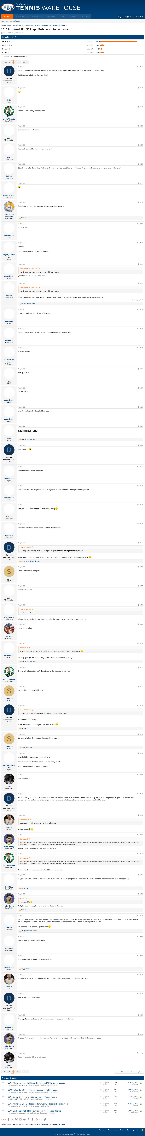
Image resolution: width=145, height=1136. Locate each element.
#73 (141, 505)
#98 (141, 1015)
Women (73, 16)
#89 (141, 835)
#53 (141, 107)
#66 (141, 369)
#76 (141, 567)
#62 (141, 283)
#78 (141, 605)
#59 (141, 224)
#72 (141, 486)
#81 (141, 667)
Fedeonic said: (24, 820)
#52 (141, 88)
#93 (141, 916)
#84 (141, 734)
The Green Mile (8, 33)
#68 (141, 407)
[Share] (138, 66)
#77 (141, 586)
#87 (141, 794)
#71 (141, 467)
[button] (27, 16)
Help (132, 1130)
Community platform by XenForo (73, 1134)
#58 (141, 202)
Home (138, 1130)
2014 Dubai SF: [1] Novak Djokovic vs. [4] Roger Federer (33, 1097)
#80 (141, 643)
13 (51, 1092)
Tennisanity (134, 1085)
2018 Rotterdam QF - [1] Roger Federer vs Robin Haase (32, 1090)
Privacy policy (124, 1130)
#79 (141, 624)
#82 (141, 686)
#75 (141, 543)
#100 (141, 1053)
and (30, 561)
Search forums (15, 21)
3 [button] (90, 45)
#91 (141, 875)
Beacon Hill (134, 1113)
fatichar (136, 1099)
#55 (141, 145)
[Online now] (9, 844)
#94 (141, 936)
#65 (141, 347)
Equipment (51, 16)
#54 (141, 126)
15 (56, 1092)
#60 (141, 243)
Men (62, 16)
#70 (141, 445)
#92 (141, 894)
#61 (141, 264)
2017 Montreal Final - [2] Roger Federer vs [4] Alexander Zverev (36, 1083)
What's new (20, 16)
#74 (141, 524)
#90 (141, 854)
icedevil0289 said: (25, 547)
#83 (141, 705)
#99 (141, 1034)
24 (51, 1085)
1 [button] (90, 49)
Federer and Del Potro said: (29, 269)
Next (24, 62)
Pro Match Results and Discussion (38, 1085)
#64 (141, 328)
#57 (141, 183)
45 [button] (89, 41)
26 (56, 1085)
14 (54, 1092)
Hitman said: (24, 648)
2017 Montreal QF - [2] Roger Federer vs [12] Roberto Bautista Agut (38, 1103)
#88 (141, 815)
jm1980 (10, 1099)
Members (36, 16)
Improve (85, 16)
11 (51, 1099)
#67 (141, 388)
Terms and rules (113, 1130)
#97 (141, 994)
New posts (4, 21)
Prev (5, 62)
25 (54, 1085)
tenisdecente (134, 1092)
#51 (141, 66)
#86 (141, 775)
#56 (141, 164)
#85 (141, 753)
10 (48, 1099)
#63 (141, 309)
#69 (141, 426)
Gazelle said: (24, 898)
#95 (141, 955)
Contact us (102, 1130)
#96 (141, 975)
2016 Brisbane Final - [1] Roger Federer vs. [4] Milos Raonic (34, 1111)
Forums (7, 16)
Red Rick (135, 1106)
